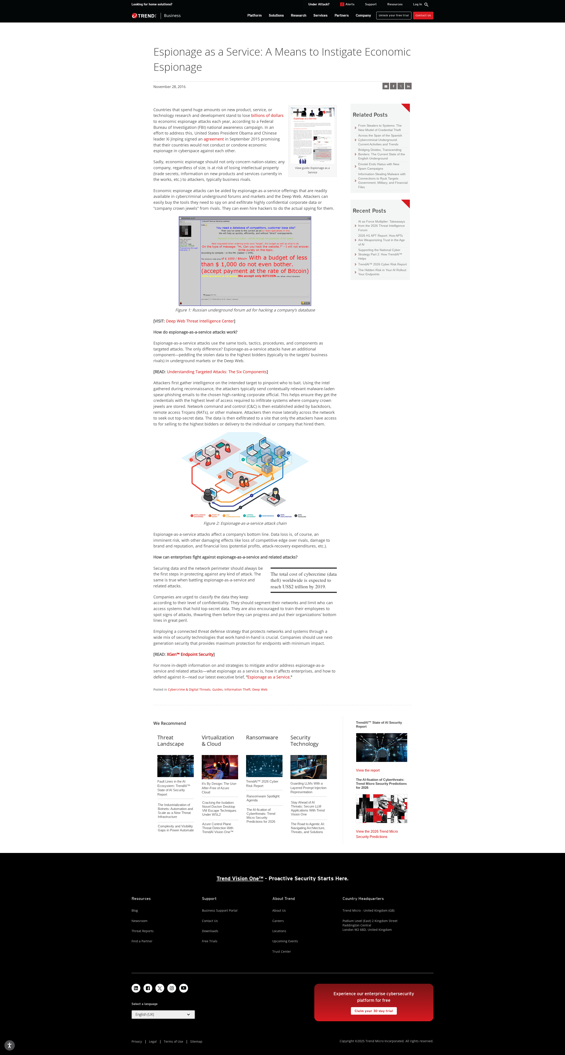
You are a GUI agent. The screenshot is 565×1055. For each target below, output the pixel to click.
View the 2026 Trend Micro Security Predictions (377, 833)
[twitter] (400, 86)
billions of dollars (267, 115)
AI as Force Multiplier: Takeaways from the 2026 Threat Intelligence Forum (380, 225)
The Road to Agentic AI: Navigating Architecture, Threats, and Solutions (308, 828)
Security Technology (304, 740)
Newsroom (139, 921)
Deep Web (259, 689)
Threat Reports (143, 931)
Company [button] (363, 15)
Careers (278, 921)
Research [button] (298, 15)
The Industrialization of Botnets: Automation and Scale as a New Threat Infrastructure (175, 811)
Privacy (137, 1041)
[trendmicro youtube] (183, 988)
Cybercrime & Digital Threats (189, 689)
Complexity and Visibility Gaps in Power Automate (176, 828)
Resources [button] (395, 4)
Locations (279, 931)
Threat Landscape (170, 740)
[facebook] (393, 86)
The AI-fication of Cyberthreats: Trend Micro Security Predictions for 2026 (261, 815)
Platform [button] (254, 15)
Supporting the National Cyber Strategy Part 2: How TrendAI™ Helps (378, 254)
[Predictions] (381, 807)
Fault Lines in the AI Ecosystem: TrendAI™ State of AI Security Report (173, 780)
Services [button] (320, 15)
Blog (135, 910)
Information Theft (237, 689)
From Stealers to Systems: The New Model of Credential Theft (378, 128)
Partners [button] (342, 15)
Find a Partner (142, 941)
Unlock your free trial (392, 14)
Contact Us (423, 15)
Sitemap (196, 1041)
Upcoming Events (285, 941)
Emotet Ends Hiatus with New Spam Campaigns (377, 166)
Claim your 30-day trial (372, 1010)
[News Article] (381, 746)
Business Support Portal (219, 910)
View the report (368, 769)
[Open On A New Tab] (312, 137)
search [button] (426, 4)
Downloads (210, 931)
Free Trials (209, 941)
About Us (279, 910)
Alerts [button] (347, 4)
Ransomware (262, 737)
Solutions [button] (276, 15)
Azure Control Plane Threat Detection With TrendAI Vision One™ (218, 828)
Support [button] (371, 4)
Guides (217, 689)
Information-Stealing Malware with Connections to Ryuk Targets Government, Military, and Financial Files (381, 180)
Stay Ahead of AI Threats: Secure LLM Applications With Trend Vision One (308, 808)
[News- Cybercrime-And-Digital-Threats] (385, 86)
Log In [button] (417, 4)
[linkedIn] (408, 86)
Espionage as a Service (268, 677)
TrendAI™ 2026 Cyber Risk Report (382, 264)
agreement (214, 139)
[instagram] (171, 988)
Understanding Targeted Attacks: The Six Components (217, 371)
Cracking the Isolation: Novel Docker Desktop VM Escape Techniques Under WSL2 (219, 808)
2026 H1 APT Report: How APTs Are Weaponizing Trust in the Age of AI (380, 240)
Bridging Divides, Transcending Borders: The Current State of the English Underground (380, 154)
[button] (163, 1014)
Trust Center (281, 951)
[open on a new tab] (159, 988)
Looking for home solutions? (152, 4)
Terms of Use (173, 1041)
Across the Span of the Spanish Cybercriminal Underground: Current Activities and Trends (378, 139)
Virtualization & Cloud (218, 740)
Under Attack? (319, 4)
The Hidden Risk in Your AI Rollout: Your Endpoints (381, 272)
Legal (153, 1041)
